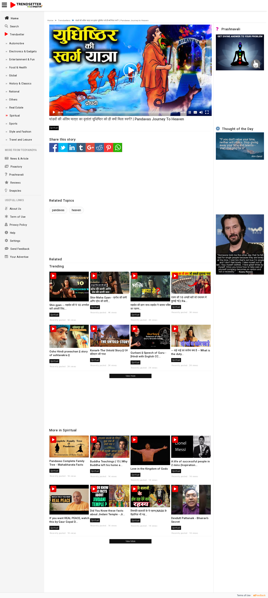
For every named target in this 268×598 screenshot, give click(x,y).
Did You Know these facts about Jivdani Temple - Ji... (107, 512)
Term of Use (18, 216)
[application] (130, 70)
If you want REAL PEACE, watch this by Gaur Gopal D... (69, 520)
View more (130, 376)
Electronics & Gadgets (23, 51)
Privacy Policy (18, 224)
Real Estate (16, 107)
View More (130, 541)
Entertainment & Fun (22, 59)
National (14, 91)
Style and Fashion (20, 131)
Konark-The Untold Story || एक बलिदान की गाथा (109, 352)
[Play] (54, 112)
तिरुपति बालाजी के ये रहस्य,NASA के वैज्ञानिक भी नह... (149, 512)
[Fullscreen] (207, 112)
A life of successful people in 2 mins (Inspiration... (190, 463)
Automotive (16, 43)
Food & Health (18, 67)
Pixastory (16, 166)
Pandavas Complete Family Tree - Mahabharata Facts (66, 462)
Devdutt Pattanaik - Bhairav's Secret (189, 520)
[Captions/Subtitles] (195, 112)
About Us (15, 208)
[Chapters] (189, 112)
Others (13, 99)
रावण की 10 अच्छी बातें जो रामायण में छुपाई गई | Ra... (189, 299)
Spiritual (15, 115)
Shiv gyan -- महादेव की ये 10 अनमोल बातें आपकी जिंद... (69, 306)
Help (12, 232)
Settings (15, 240)
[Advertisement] (122, 175)
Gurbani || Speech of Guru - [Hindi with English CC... (148, 354)
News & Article (19, 158)
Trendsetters (64, 20)
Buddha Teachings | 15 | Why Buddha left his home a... (108, 463)
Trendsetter (17, 34)
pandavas (58, 210)
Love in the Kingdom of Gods (149, 468)
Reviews (15, 182)
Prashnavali (16, 174)
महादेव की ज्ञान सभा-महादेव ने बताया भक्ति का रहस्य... (150, 306)
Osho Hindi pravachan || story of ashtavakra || (68, 353)
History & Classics (20, 83)
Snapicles (15, 190)
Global (13, 75)
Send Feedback (19, 248)
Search (14, 26)
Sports (13, 123)
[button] (130, 70)
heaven (76, 210)
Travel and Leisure (20, 139)
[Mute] (201, 112)
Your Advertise (19, 256)
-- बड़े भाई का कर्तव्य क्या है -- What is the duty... (190, 352)
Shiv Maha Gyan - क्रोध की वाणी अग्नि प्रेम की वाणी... (108, 299)
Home (15, 18)
